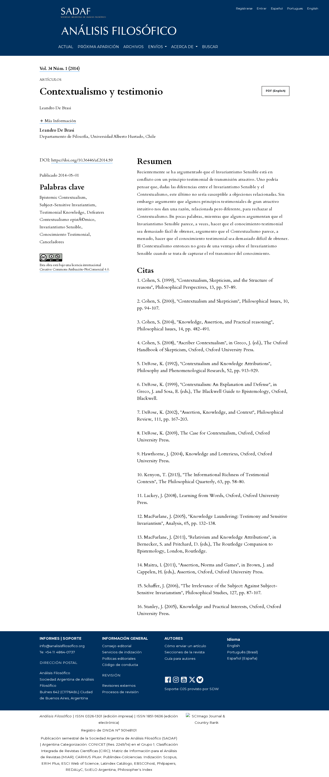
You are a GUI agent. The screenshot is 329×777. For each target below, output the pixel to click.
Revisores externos (118, 685)
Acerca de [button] (183, 46)
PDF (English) (275, 91)
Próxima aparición (98, 46)
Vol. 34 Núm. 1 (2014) (60, 68)
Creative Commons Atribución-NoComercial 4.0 (74, 269)
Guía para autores (179, 658)
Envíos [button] (156, 46)
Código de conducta (120, 665)
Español (277, 8)
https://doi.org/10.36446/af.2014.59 (82, 160)
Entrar (262, 8)
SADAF (169, 738)
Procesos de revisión (120, 692)
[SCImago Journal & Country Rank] (206, 719)
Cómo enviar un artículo (185, 646)
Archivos (133, 46)
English (312, 8)
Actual (65, 46)
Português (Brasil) (242, 652)
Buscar (210, 46)
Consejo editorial (116, 646)
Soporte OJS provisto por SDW (191, 689)
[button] (58, 121)
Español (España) (242, 658)
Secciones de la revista (184, 652)
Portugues (295, 8)
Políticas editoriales (118, 658)
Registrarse (244, 8)
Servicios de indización (122, 652)
